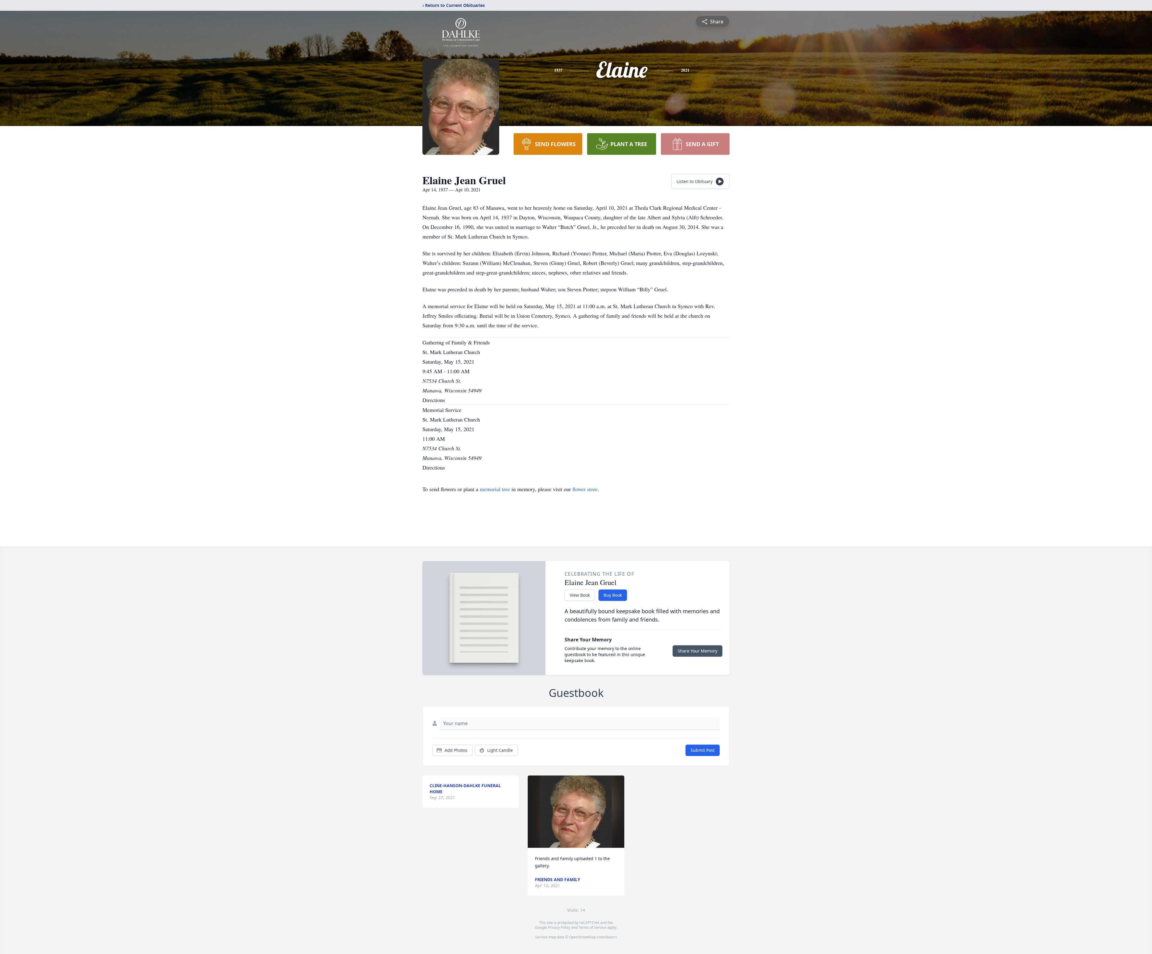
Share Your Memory (697, 651)
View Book (580, 595)
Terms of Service (592, 927)
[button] (576, 812)
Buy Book (613, 595)
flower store (585, 489)
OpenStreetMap (582, 937)
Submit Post (703, 750)
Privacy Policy (559, 927)
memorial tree (495, 489)
